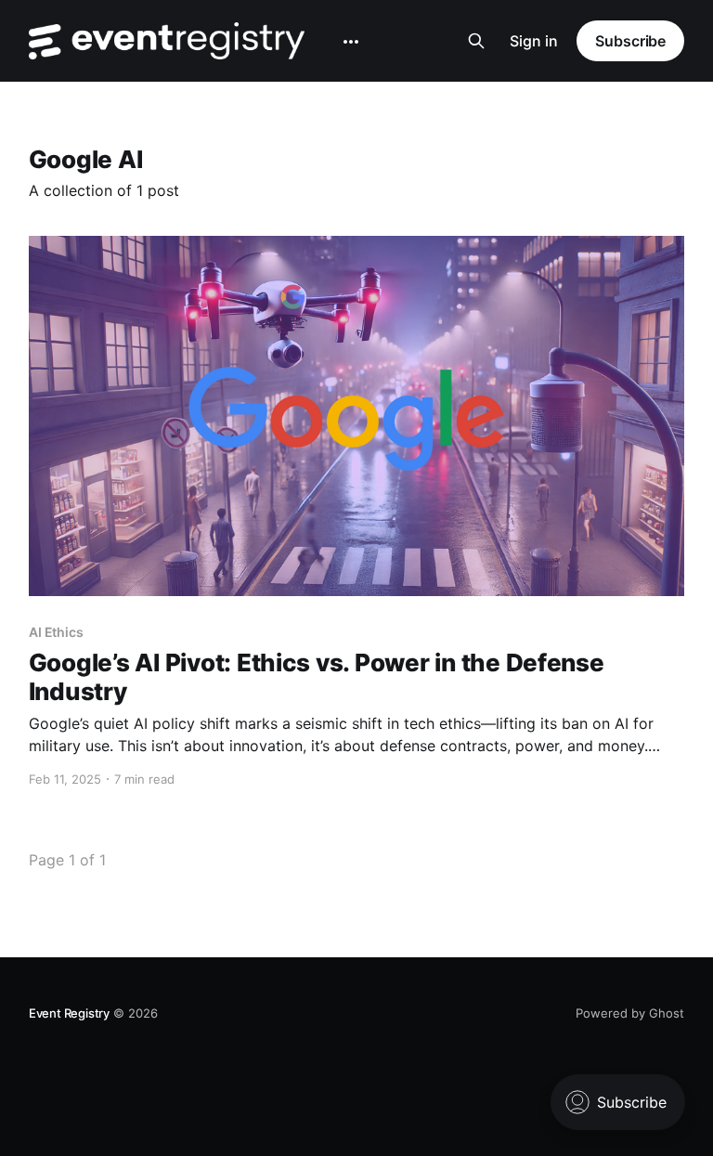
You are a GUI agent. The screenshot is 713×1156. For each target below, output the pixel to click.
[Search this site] (476, 41)
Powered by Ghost (630, 1013)
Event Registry (69, 1013)
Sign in (534, 41)
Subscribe (630, 41)
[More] (351, 42)
